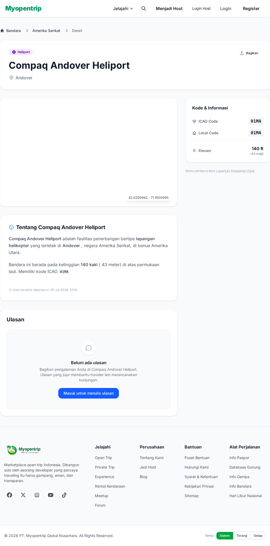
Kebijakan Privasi (199, 486)
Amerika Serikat (46, 30)
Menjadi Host (169, 8)
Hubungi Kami (197, 467)
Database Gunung (245, 467)
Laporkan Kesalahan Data (235, 171)
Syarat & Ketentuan (201, 476)
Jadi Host (148, 467)
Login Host (201, 8)
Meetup (101, 495)
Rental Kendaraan (110, 486)
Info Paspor (239, 457)
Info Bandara (240, 486)
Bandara (13, 30)
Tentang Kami (151, 457)
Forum (100, 505)
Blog (143, 476)
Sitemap (192, 495)
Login (225, 8)
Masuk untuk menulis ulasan (89, 393)
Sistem (225, 536)
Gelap (258, 536)
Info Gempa (239, 476)
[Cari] (143, 8)
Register (251, 8)
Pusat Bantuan (197, 457)
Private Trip (105, 467)
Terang (242, 536)
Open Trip (103, 457)
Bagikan (252, 53)
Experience (104, 476)
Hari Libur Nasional (245, 495)
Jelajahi (120, 8)
